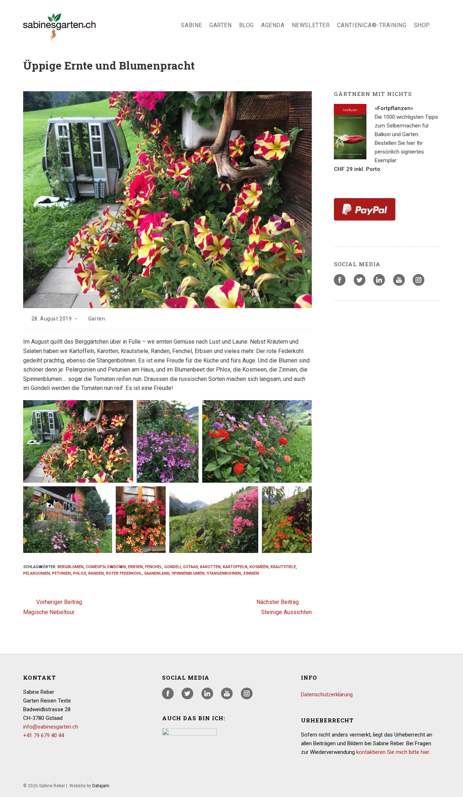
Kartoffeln (235, 567)
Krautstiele (283, 567)
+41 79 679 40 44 (43, 735)
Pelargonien (36, 573)
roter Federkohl (124, 573)
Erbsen (135, 567)
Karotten (210, 567)
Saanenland (156, 573)
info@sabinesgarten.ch (50, 726)
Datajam (100, 785)
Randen (96, 573)
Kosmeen (259, 567)
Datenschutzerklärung (327, 694)
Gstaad (190, 567)
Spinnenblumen (187, 573)
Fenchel (153, 567)
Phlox (79, 573)
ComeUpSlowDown (106, 567)
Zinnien (251, 573)
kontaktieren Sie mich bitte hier (392, 752)
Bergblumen (71, 567)
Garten (96, 319)
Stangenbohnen (224, 573)
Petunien (61, 573)
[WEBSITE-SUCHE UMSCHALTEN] (439, 25)
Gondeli (172, 567)
